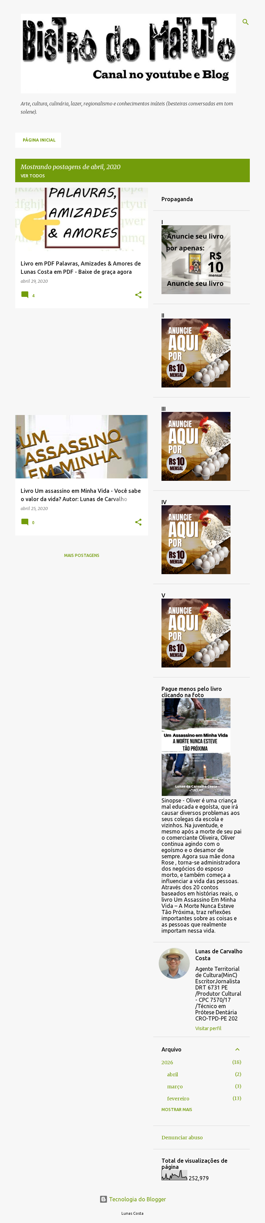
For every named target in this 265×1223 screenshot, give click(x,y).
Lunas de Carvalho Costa (219, 954)
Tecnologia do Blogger (137, 1199)
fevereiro (178, 1099)
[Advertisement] (79, 361)
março (175, 1087)
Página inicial (39, 140)
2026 (167, 1062)
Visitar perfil (208, 1028)
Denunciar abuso (182, 1137)
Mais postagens (81, 555)
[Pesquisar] (246, 22)
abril (172, 1074)
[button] (138, 295)
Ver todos (33, 176)
